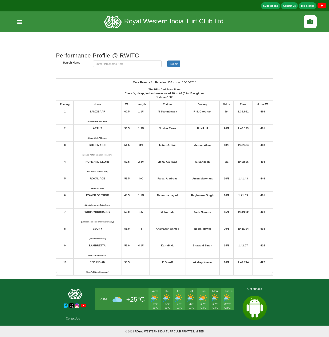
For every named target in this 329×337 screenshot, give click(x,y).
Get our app (254, 288)
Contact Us (73, 318)
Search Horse (71, 62)
